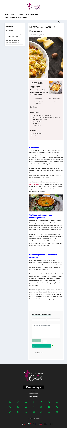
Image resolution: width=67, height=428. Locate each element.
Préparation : (10, 30)
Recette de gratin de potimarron (28, 14)
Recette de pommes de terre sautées (16, 17)
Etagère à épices (9, 14)
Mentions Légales (33, 393)
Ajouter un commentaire (42, 346)
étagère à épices (34, 184)
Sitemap (33, 391)
